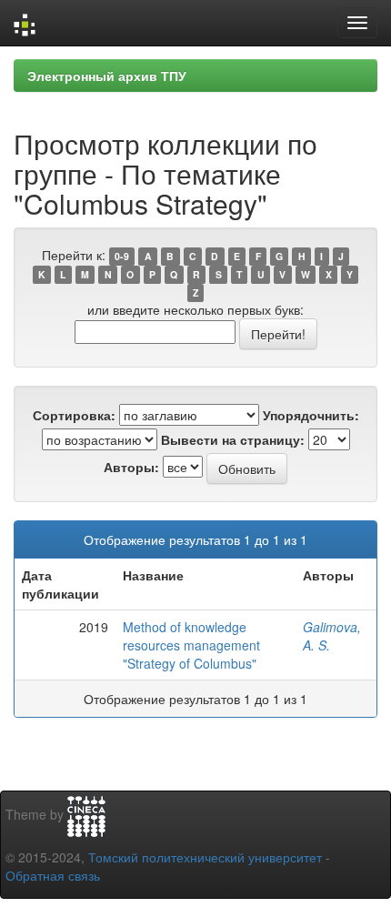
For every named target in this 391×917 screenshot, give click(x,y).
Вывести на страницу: (233, 439)
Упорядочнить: (311, 415)
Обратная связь (52, 875)
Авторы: (131, 467)
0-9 (122, 256)
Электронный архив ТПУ (106, 75)
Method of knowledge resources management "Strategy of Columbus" (191, 645)
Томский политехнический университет (205, 857)
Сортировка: (74, 415)
